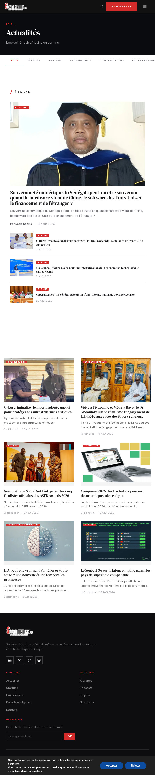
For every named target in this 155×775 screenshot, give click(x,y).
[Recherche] (102, 6)
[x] (29, 660)
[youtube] (19, 660)
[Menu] (145, 6)
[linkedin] (10, 660)
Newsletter (122, 6)
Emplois (85, 695)
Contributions (111, 60)
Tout (14, 60)
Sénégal (34, 60)
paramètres (35, 771)
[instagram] (39, 660)
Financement (14, 695)
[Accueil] (16, 6)
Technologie (80, 60)
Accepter (111, 766)
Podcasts (86, 688)
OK (70, 736)
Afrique (55, 60)
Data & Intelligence (18, 702)
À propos (86, 680)
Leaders (11, 709)
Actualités (13, 680)
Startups (12, 688)
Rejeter (135, 766)
